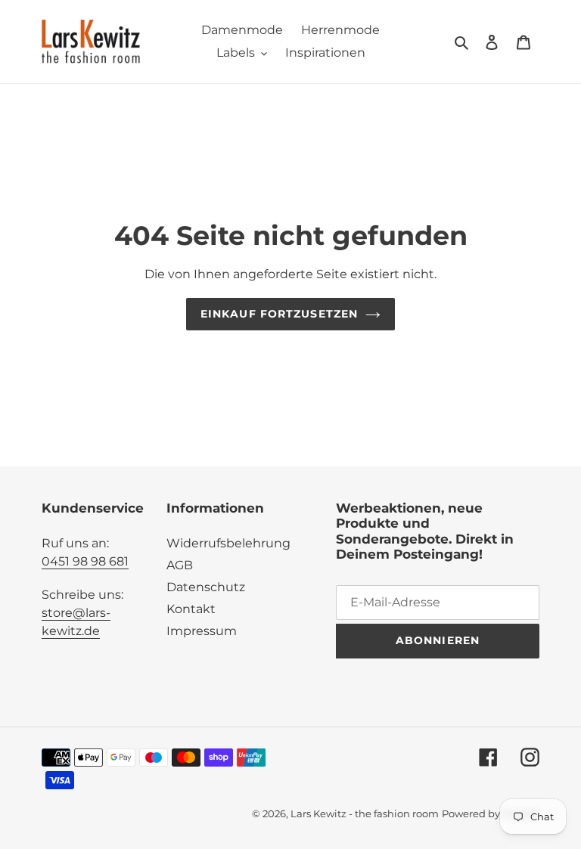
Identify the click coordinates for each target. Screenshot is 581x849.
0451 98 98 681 (85, 561)
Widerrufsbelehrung (228, 543)
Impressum (201, 631)
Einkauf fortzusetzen (279, 314)
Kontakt (191, 609)
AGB (179, 565)
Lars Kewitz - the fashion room (364, 813)
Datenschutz (205, 587)
